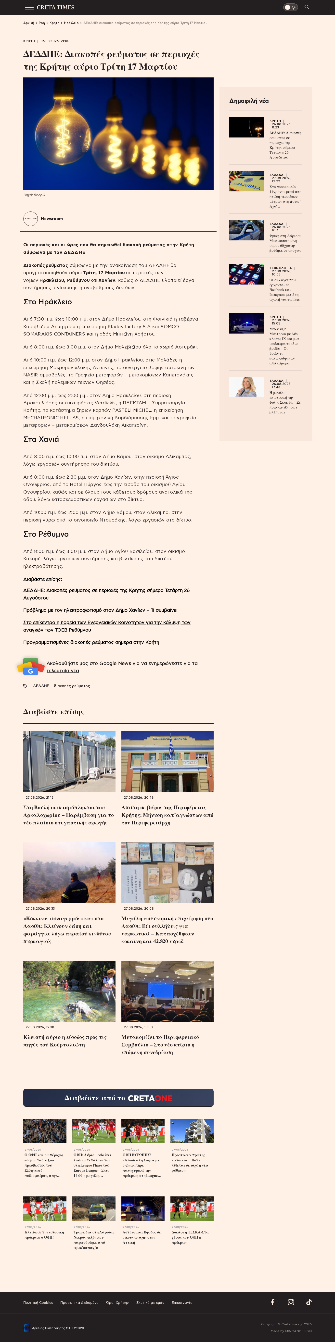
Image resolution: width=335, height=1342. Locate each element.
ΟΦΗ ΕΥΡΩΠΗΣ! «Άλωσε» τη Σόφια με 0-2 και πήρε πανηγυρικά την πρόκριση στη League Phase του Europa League (141, 1165)
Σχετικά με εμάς (150, 1303)
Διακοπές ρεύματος (45, 265)
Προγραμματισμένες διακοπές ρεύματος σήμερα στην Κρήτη (91, 642)
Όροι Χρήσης (117, 1303)
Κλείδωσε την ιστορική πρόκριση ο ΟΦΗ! (44, 1235)
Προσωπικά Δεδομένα (79, 1303)
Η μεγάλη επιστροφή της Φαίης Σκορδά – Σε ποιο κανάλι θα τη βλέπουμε (285, 402)
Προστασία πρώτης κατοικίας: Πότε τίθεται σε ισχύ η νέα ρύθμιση (190, 1162)
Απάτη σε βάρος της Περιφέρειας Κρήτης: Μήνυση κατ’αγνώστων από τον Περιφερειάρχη (167, 814)
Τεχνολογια (281, 268)
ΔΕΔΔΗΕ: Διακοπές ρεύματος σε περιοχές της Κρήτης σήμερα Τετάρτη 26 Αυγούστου (285, 145)
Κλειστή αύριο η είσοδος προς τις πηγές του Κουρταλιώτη (65, 1040)
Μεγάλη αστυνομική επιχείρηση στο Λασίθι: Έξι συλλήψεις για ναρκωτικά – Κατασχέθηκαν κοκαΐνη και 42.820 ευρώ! (167, 929)
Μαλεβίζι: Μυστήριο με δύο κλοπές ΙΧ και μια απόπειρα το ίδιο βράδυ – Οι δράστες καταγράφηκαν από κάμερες (284, 345)
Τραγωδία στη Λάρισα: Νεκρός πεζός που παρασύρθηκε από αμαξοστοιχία (94, 1240)
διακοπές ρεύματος (72, 686)
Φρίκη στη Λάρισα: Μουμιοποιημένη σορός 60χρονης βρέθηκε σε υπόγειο (285, 243)
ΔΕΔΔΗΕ (159, 265)
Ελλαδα (277, 175)
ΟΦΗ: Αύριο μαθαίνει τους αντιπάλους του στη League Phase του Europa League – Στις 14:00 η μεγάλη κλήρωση (92, 1165)
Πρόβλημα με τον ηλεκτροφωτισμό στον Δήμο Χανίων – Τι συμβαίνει (100, 610)
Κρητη (29, 41)
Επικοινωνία (182, 1303)
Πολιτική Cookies (38, 1303)
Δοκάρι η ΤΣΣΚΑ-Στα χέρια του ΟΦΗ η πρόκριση (190, 1237)
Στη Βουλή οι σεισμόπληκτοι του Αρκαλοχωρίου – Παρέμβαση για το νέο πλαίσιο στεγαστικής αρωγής (68, 814)
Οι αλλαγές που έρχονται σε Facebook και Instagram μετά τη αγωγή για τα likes (285, 289)
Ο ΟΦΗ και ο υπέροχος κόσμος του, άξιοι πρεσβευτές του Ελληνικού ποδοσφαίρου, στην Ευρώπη (44, 1165)
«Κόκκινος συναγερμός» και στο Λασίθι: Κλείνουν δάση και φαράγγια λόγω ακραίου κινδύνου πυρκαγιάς (67, 929)
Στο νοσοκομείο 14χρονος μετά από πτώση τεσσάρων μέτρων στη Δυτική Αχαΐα (285, 196)
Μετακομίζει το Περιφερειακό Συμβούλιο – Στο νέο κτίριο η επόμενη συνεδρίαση (160, 1044)
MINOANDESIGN (298, 1331)
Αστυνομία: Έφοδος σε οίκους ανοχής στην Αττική (142, 1237)
